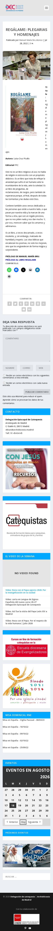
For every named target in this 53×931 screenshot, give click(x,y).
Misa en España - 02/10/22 (15, 740)
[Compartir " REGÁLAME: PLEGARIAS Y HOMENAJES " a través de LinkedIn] (32, 304)
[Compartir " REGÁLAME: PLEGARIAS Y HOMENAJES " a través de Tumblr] (21, 304)
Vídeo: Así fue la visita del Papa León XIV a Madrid (26, 612)
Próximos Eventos (17, 832)
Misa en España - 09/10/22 (15, 733)
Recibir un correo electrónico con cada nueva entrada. (25, 384)
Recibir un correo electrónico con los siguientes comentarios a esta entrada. (26, 376)
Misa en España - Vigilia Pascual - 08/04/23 (23, 720)
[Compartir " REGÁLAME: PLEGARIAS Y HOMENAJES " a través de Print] (29, 309)
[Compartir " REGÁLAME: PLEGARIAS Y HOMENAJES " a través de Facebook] (9, 304)
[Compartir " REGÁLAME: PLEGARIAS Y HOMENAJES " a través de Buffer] (38, 304)
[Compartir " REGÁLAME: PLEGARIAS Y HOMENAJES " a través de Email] (24, 309)
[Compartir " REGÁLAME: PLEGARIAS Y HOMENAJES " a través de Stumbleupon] (43, 304)
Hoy (23, 822)
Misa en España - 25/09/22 (15, 747)
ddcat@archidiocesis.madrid (20, 429)
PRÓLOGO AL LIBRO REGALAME (21, 259)
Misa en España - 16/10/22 (15, 726)
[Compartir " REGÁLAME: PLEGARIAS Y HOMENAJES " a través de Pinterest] (26, 304)
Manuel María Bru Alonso (31, 40)
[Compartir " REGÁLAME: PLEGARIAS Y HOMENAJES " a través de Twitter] (15, 304)
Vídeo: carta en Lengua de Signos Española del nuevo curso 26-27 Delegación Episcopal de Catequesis (23, 602)
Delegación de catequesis (22, 896)
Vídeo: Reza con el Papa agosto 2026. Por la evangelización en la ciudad (26, 591)
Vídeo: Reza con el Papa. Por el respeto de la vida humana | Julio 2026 (26, 622)
